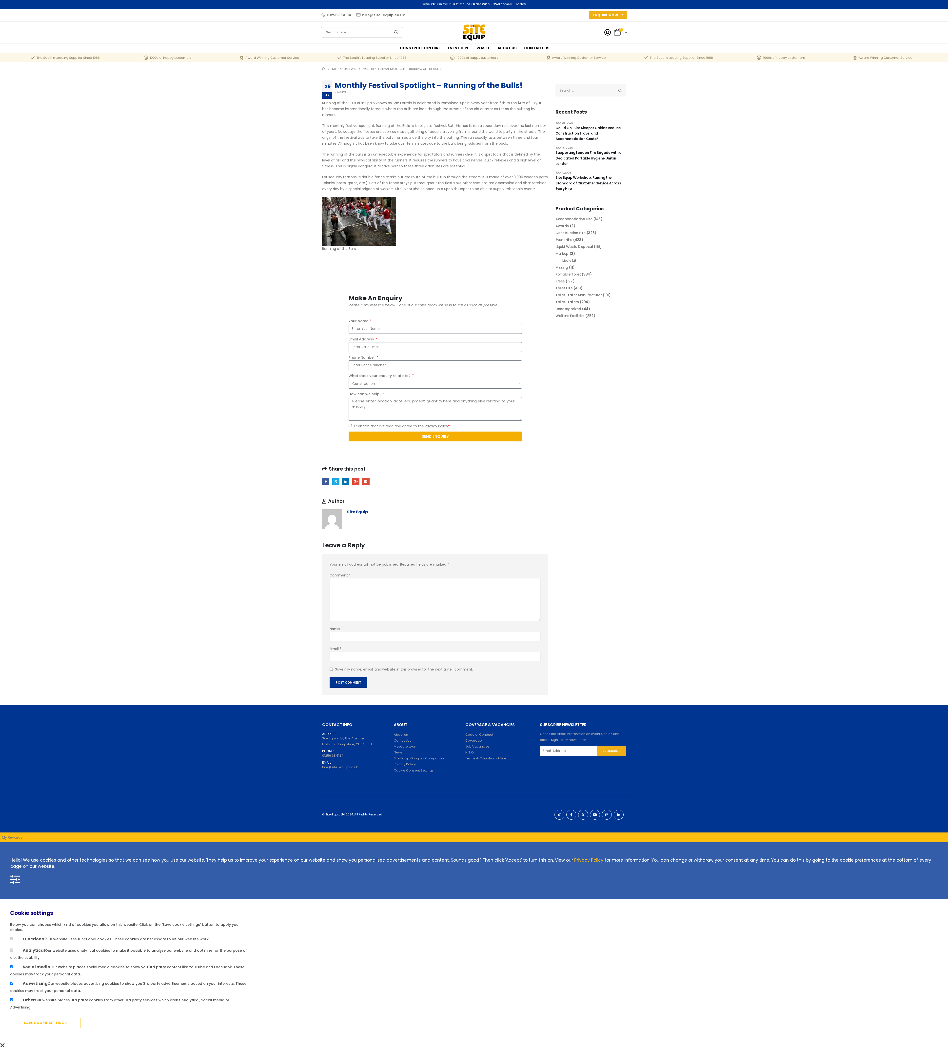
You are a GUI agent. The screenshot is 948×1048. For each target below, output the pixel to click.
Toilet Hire (564, 288)
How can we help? (365, 394)
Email (365, 481)
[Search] (396, 32)
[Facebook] (571, 815)
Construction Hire (420, 48)
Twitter (335, 481)
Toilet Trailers (567, 301)
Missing (561, 267)
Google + (355, 481)
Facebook (325, 481)
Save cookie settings (45, 1022)
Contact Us (537, 48)
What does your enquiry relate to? (380, 375)
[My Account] (608, 32)
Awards (562, 225)
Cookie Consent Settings (414, 770)
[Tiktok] (559, 815)
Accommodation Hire (573, 219)
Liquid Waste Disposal (574, 246)
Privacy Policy (436, 426)
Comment (340, 575)
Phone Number (362, 357)
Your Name (359, 320)
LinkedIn (345, 481)
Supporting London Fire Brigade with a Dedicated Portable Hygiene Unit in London (588, 158)
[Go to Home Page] (323, 69)
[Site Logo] (474, 32)
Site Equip (357, 512)
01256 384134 (332, 755)
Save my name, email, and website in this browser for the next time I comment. (404, 669)
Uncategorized (568, 308)
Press (560, 281)
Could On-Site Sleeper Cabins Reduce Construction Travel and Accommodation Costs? (588, 133)
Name (336, 628)
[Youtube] (595, 815)
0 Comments (343, 92)
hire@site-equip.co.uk (340, 767)
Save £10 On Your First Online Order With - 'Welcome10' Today (474, 4)
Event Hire (458, 48)
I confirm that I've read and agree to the (402, 426)
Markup (562, 253)
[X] (583, 815)
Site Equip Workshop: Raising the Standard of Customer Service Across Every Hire (588, 183)
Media (566, 260)
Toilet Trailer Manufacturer (578, 295)
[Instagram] (607, 815)
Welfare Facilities (570, 315)
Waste (483, 48)
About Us (507, 48)
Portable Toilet (568, 274)
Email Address (362, 339)
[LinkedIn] (619, 815)
